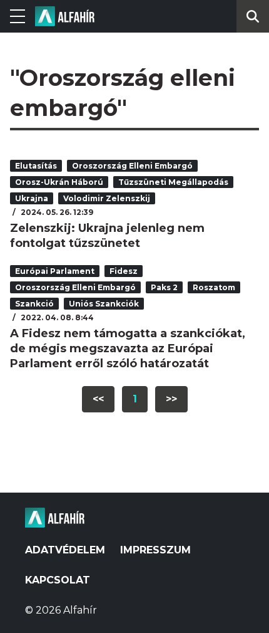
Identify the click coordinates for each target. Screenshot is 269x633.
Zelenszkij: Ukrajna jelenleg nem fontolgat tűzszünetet (107, 235)
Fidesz (123, 271)
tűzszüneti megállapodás (173, 182)
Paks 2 (164, 287)
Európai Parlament (54, 271)
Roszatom (214, 287)
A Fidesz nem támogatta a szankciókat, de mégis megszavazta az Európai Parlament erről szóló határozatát (127, 348)
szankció (34, 303)
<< (98, 399)
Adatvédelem (65, 550)
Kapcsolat (57, 580)
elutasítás (36, 165)
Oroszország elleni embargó (132, 165)
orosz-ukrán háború (59, 182)
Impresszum (155, 550)
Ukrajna (31, 198)
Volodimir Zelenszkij (106, 198)
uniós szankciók (104, 303)
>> (171, 399)
